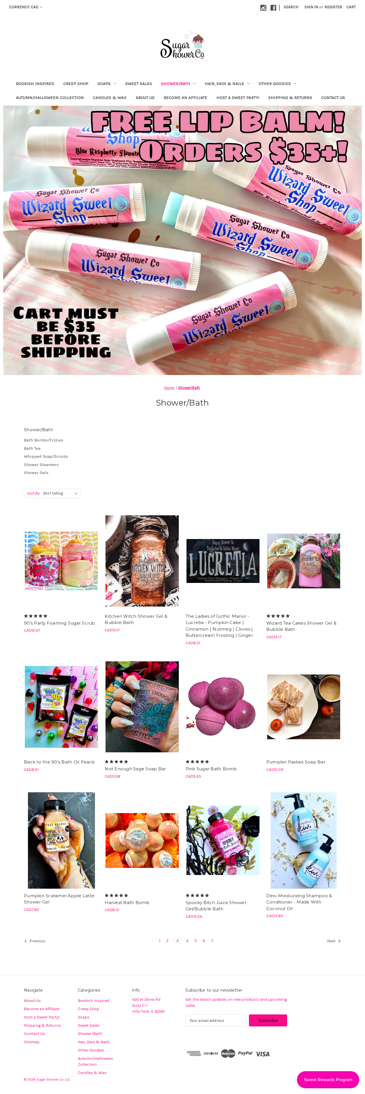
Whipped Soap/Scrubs (46, 456)
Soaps (104, 83)
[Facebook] (273, 8)
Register (333, 7)
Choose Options (223, 571)
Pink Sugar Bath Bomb (211, 768)
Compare (59, 561)
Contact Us (333, 97)
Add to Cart (61, 571)
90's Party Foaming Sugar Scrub (59, 623)
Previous (37, 941)
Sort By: (33, 493)
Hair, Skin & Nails (224, 83)
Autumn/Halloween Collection (50, 97)
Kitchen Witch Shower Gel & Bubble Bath (136, 619)
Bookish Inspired (35, 83)
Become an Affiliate (185, 97)
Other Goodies (275, 83)
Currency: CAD (23, 7)
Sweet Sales (138, 83)
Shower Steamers (41, 464)
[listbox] (61, 493)
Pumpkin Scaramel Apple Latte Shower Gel (59, 899)
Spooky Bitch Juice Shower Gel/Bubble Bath (216, 906)
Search (291, 7)
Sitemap (31, 1042)
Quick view (60, 550)
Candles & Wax (110, 97)
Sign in (311, 7)
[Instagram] (263, 8)
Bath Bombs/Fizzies (43, 440)
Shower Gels (36, 472)
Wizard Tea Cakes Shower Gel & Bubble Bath (301, 626)
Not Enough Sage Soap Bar (135, 768)
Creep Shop (75, 83)
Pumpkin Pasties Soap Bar (295, 762)
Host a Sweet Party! (237, 97)
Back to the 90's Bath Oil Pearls (59, 762)
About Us (145, 97)
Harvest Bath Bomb (127, 902)
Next (331, 941)
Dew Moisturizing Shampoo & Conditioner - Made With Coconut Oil (299, 902)
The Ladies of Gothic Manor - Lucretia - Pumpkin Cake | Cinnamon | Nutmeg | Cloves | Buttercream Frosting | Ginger (219, 625)
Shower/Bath (175, 83)
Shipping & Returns (290, 97)
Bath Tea (32, 448)
